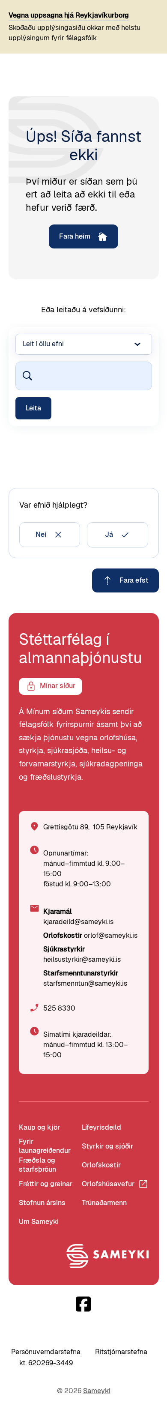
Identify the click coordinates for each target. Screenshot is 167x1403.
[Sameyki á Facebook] (83, 1304)
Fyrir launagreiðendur (45, 1146)
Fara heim (74, 236)
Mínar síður (57, 685)
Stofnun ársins (42, 1202)
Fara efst (134, 580)
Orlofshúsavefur (108, 1183)
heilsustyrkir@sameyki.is (82, 959)
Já (109, 534)
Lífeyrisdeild (101, 1127)
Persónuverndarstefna (46, 1351)
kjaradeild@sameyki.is (78, 921)
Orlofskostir (101, 1165)
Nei (41, 534)
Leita (33, 408)
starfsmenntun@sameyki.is (85, 983)
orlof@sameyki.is (110, 935)
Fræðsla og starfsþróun (37, 1165)
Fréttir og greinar (45, 1183)
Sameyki (96, 1390)
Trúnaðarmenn (104, 1202)
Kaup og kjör (39, 1127)
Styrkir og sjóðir (107, 1146)
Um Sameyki (39, 1221)
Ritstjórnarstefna (121, 1351)
